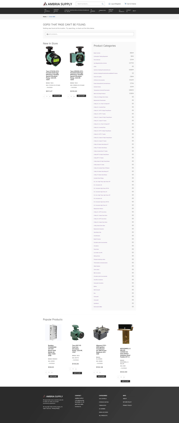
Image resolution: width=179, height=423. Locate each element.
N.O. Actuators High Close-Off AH (101, 201)
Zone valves (96, 269)
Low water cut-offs (98, 252)
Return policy (127, 402)
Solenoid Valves (97, 86)
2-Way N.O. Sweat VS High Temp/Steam (103, 137)
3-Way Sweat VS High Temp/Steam (102, 161)
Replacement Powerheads (100, 100)
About (134, 10)
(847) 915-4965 (79, 404)
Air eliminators (97, 235)
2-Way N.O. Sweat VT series (100, 141)
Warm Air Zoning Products (113, 11)
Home (44, 16)
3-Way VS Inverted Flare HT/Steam (101, 168)
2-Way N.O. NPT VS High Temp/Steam (102, 130)
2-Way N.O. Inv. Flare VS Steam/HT (101, 124)
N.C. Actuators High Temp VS (100, 191)
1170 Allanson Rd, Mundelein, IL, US (79, 401)
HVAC (95, 66)
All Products (121, 11)
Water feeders (97, 266)
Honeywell (96, 296)
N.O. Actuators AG (98, 198)
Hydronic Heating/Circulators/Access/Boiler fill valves (76, 11)
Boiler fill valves (97, 239)
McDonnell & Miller (98, 306)
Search (103, 4)
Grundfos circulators (98, 279)
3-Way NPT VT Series (98, 157)
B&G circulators (97, 272)
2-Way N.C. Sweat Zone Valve (100, 215)
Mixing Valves (97, 256)
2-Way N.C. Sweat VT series (100, 120)
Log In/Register (116, 4)
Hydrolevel (96, 303)
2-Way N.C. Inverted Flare (99, 107)
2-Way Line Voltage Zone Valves (101, 97)
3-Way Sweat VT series (99, 164)
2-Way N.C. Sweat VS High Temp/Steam (103, 117)
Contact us (128, 11)
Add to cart (57, 95)
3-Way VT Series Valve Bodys (100, 174)
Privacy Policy (55, 408)
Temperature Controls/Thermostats (103, 10)
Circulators (96, 245)
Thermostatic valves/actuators (100, 262)
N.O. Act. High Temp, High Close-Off (102, 195)
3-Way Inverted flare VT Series (100, 151)
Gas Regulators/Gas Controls (48, 11)
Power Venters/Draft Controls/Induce (102, 83)
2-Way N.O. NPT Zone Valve (100, 218)
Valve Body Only (97, 232)
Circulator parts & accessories (100, 242)
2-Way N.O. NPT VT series (100, 134)
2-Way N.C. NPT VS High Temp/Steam (102, 110)
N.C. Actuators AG (98, 185)
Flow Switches (97, 59)
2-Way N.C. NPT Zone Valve (100, 212)
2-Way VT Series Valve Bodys (100, 147)
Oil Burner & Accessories (94, 11)
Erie (94, 293)
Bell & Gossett (97, 289)
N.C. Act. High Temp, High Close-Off (102, 181)
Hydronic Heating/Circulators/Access (58, 11)
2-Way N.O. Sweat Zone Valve (100, 222)
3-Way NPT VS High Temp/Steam (101, 154)
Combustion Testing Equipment (101, 56)
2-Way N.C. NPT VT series (100, 113)
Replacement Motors (98, 208)
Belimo (95, 286)
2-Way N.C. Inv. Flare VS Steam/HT (101, 103)
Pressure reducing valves (99, 259)
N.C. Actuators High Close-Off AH (101, 188)
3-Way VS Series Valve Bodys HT (101, 171)
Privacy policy (127, 405)
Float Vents (96, 249)
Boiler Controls (97, 53)
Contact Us (78, 406)
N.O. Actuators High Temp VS (100, 205)
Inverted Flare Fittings (99, 178)
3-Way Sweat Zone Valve (99, 225)
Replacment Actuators (99, 228)
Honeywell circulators (98, 283)
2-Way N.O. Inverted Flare (99, 127)
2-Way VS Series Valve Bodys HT (101, 144)
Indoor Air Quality (97, 76)
